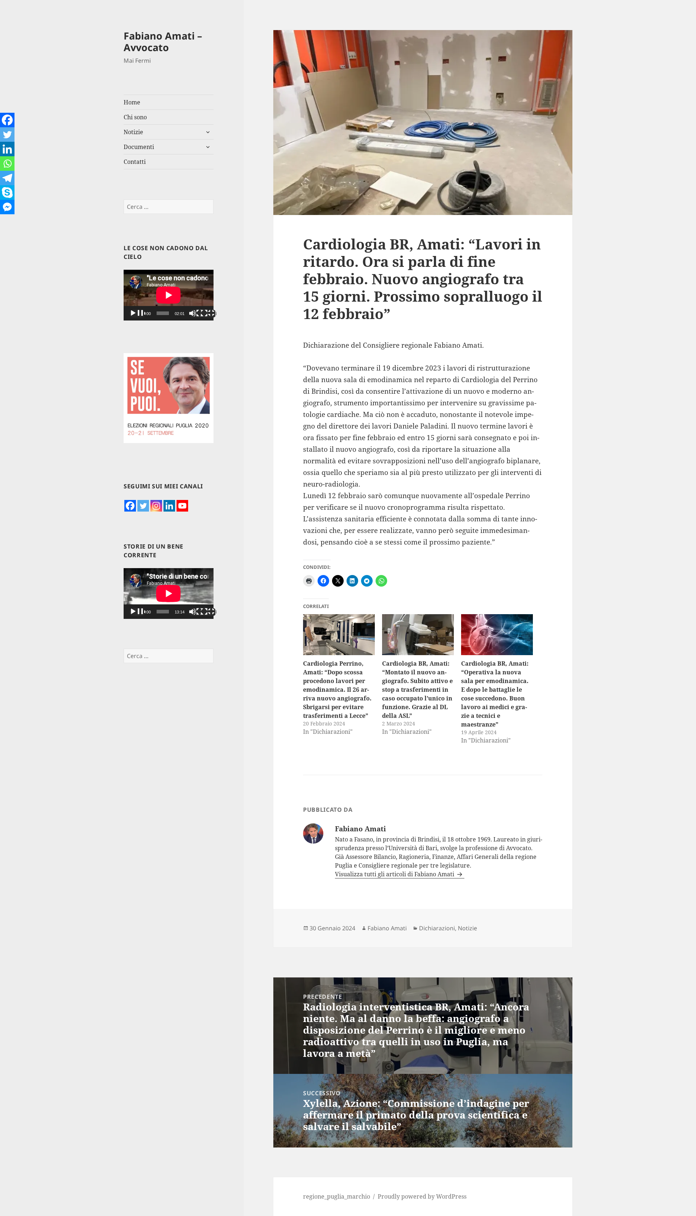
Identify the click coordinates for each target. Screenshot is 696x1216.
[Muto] (197, 314)
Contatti (135, 162)
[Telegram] (7, 178)
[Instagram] (156, 506)
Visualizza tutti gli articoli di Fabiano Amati (395, 874)
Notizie (133, 132)
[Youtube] (182, 506)
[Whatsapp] (7, 163)
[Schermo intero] (208, 314)
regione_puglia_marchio (336, 1196)
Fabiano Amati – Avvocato (163, 41)
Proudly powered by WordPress (422, 1196)
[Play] (137, 314)
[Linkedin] (169, 506)
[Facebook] (130, 506)
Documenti (139, 147)
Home (132, 102)
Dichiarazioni (437, 928)
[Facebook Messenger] (7, 207)
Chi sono (135, 117)
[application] (169, 295)
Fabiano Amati (387, 928)
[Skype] (7, 192)
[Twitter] (143, 506)
